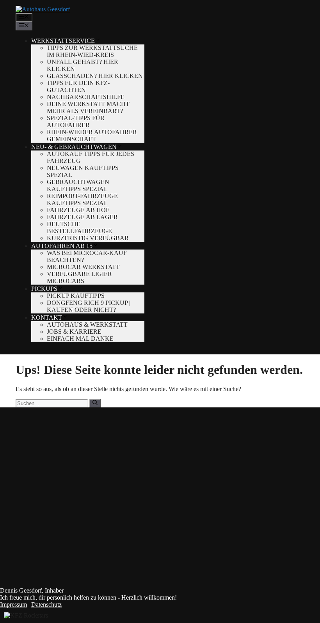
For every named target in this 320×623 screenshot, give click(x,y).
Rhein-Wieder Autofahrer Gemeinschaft (92, 135)
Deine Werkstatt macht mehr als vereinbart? (88, 107)
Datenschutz (46, 604)
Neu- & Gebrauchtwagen (74, 146)
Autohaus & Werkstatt (87, 324)
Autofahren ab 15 (61, 245)
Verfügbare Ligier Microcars (79, 277)
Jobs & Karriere (74, 331)
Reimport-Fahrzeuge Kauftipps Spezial (82, 199)
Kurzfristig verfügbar (88, 238)
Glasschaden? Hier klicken (95, 76)
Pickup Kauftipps (76, 295)
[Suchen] (95, 403)
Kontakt (46, 317)
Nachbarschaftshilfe (85, 97)
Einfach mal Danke (80, 338)
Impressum (13, 604)
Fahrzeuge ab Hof (78, 210)
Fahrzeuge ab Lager (82, 217)
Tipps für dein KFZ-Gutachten (78, 86)
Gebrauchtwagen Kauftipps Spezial (78, 185)
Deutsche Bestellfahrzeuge (79, 227)
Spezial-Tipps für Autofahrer (76, 121)
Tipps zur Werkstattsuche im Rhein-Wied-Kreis (92, 51)
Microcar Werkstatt (83, 267)
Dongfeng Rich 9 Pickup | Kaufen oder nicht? (88, 306)
